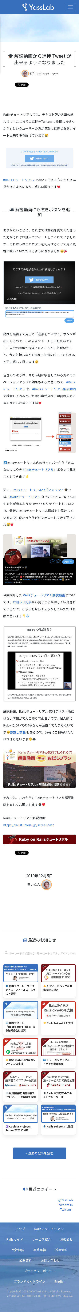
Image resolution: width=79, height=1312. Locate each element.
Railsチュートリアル (48, 1228)
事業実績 (39, 1250)
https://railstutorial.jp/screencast (28, 825)
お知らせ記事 (22, 602)
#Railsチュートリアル (18, 180)
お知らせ (66, 1239)
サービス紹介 (41, 1239)
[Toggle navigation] (70, 7)
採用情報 (61, 1250)
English (59, 1281)
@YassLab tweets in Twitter (65, 1205)
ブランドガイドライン (29, 1281)
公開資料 (25, 1260)
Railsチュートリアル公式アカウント (38, 490)
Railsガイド (14, 1239)
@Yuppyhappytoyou (43, 73)
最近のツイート (42, 1189)
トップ (20, 1228)
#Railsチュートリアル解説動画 (54, 389)
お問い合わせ (50, 1260)
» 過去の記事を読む (39, 1153)
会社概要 (18, 1250)
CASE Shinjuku (64, 1296)
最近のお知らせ (41, 940)
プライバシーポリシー (39, 1271)
